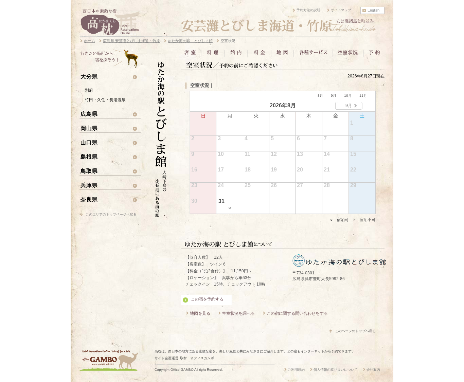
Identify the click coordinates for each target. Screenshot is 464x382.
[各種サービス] (313, 54)
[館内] (236, 54)
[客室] (191, 54)
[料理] (212, 54)
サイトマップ (341, 10)
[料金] (259, 54)
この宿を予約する (207, 299)
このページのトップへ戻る (355, 331)
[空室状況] (348, 54)
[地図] (282, 54)
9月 (333, 95)
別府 (89, 90)
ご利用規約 (296, 369)
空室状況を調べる (238, 313)
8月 (320, 95)
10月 (348, 95)
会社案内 (373, 369)
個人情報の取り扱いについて (336, 369)
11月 (363, 95)
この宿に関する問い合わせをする (297, 313)
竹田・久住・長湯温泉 (105, 99)
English (373, 10)
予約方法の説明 (308, 10)
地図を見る (200, 313)
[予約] (373, 54)
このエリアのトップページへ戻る (111, 214)
